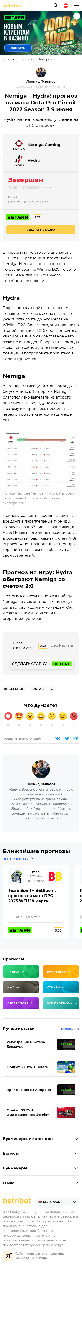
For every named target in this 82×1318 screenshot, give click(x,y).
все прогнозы (16, 859)
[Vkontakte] (57, 738)
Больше (68, 1029)
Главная (8, 59)
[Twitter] (66, 738)
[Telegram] (75, 738)
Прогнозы (26, 59)
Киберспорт (47, 59)
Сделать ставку (41, 229)
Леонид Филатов (41, 81)
